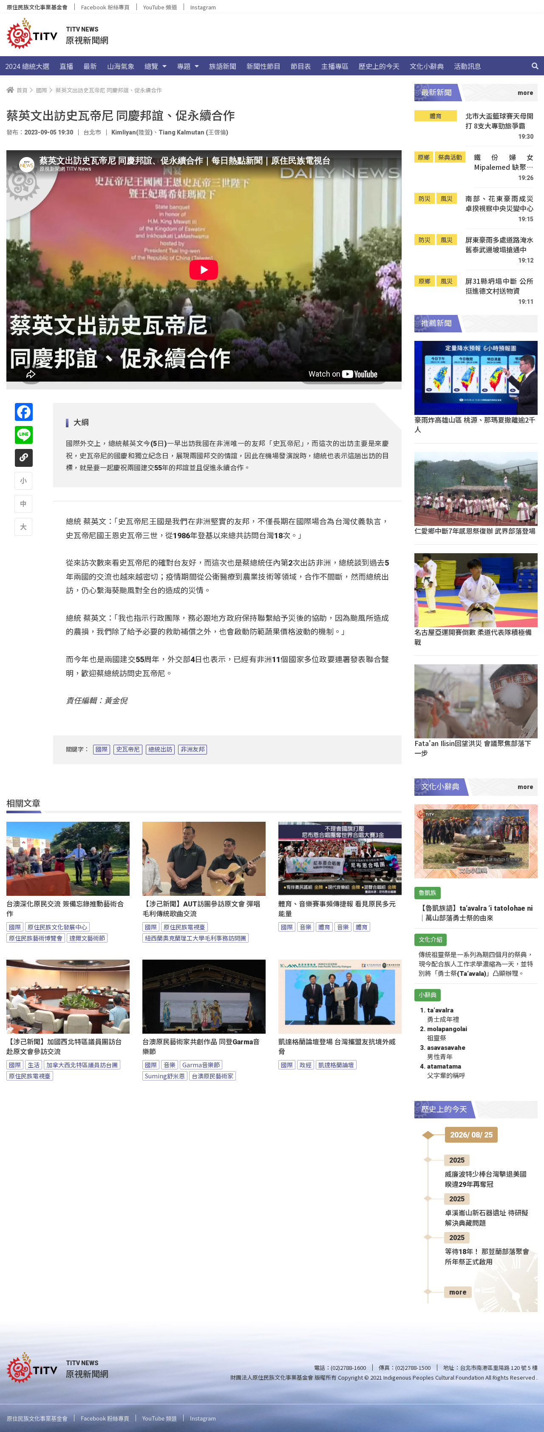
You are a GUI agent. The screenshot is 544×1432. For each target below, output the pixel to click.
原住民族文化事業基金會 (37, 7)
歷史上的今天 (379, 66)
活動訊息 (467, 66)
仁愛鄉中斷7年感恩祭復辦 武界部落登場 (475, 531)
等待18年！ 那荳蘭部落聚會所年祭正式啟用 (487, 1257)
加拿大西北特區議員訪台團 (82, 1064)
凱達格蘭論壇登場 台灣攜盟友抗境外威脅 (337, 1047)
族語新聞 (222, 66)
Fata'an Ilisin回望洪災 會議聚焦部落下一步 (472, 748)
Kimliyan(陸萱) (132, 132)
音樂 (306, 927)
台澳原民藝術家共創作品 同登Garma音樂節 (201, 1047)
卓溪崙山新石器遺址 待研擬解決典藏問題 (486, 1218)
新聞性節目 (263, 66)
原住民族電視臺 (184, 927)
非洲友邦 (192, 749)
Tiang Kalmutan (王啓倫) (193, 132)
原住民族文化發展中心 (57, 927)
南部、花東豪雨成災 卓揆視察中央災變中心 (499, 204)
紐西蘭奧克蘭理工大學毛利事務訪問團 (195, 938)
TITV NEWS (82, 29)
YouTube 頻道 (160, 7)
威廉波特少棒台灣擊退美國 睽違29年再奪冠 (486, 1179)
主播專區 (334, 66)
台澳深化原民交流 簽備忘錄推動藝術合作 (65, 909)
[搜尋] (535, 66)
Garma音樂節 (201, 1064)
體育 (324, 927)
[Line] (24, 435)
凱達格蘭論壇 (336, 1064)
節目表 (301, 66)
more (458, 1292)
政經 (306, 1064)
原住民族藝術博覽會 (35, 938)
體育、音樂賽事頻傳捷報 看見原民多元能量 (337, 909)
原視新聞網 (87, 40)
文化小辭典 (427, 66)
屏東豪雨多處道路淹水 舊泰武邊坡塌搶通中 (499, 245)
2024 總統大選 (27, 66)
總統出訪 (160, 749)
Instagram (203, 7)
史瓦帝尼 (128, 749)
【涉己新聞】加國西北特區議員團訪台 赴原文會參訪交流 (64, 1047)
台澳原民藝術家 (212, 1076)
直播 (66, 66)
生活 (34, 1064)
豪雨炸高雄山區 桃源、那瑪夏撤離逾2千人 (475, 424)
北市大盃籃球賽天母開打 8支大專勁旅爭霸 (499, 121)
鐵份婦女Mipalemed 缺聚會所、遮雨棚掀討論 (503, 162)
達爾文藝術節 (87, 938)
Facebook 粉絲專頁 (105, 7)
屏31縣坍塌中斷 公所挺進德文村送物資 (499, 286)
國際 (102, 749)
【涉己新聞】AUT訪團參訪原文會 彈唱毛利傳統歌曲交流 (201, 909)
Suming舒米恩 (165, 1076)
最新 (90, 66)
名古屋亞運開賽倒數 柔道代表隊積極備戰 (473, 637)
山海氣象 (120, 66)
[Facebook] (24, 412)
